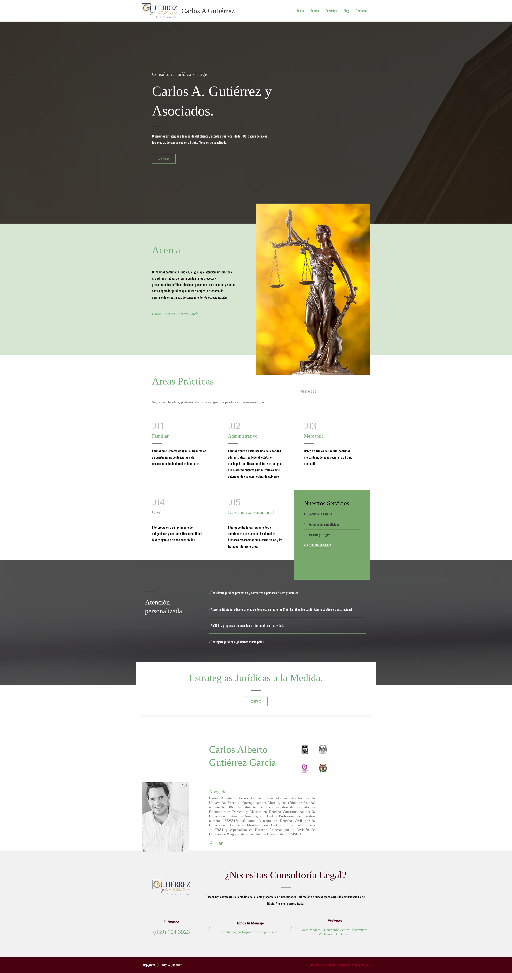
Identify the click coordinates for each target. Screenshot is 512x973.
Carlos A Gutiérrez (208, 11)
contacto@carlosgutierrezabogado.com (250, 932)
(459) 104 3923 (171, 932)
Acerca (315, 10)
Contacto (361, 10)
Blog (346, 10)
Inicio (300, 10)
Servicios (331, 10)
